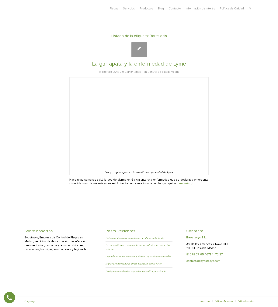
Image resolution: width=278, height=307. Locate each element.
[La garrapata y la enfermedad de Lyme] (139, 49)
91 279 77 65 (195, 254)
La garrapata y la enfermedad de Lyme (139, 63)
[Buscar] (250, 8)
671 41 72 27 (214, 254)
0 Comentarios (131, 71)
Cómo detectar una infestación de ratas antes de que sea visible (138, 256)
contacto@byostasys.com (203, 261)
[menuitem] (114, 8)
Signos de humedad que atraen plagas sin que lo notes (134, 263)
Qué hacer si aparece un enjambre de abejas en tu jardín (135, 238)
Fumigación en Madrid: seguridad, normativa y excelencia (136, 271)
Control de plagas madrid (163, 71)
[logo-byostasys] (58, 8)
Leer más (184, 183)
